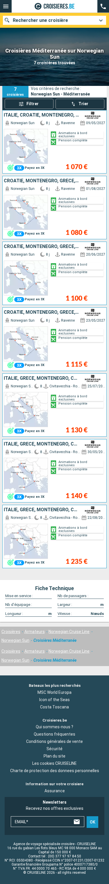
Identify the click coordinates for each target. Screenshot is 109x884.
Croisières (10, 631)
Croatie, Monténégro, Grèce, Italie (42, 180)
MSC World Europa (54, 692)
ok (92, 822)
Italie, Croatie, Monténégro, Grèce (42, 115)
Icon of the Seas (54, 699)
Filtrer (32, 103)
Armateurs (34, 631)
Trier (83, 103)
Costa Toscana (54, 707)
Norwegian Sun (15, 640)
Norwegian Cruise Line (69, 631)
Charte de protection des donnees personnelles (54, 771)
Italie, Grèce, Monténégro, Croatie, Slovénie (42, 378)
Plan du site (54, 756)
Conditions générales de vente (54, 741)
